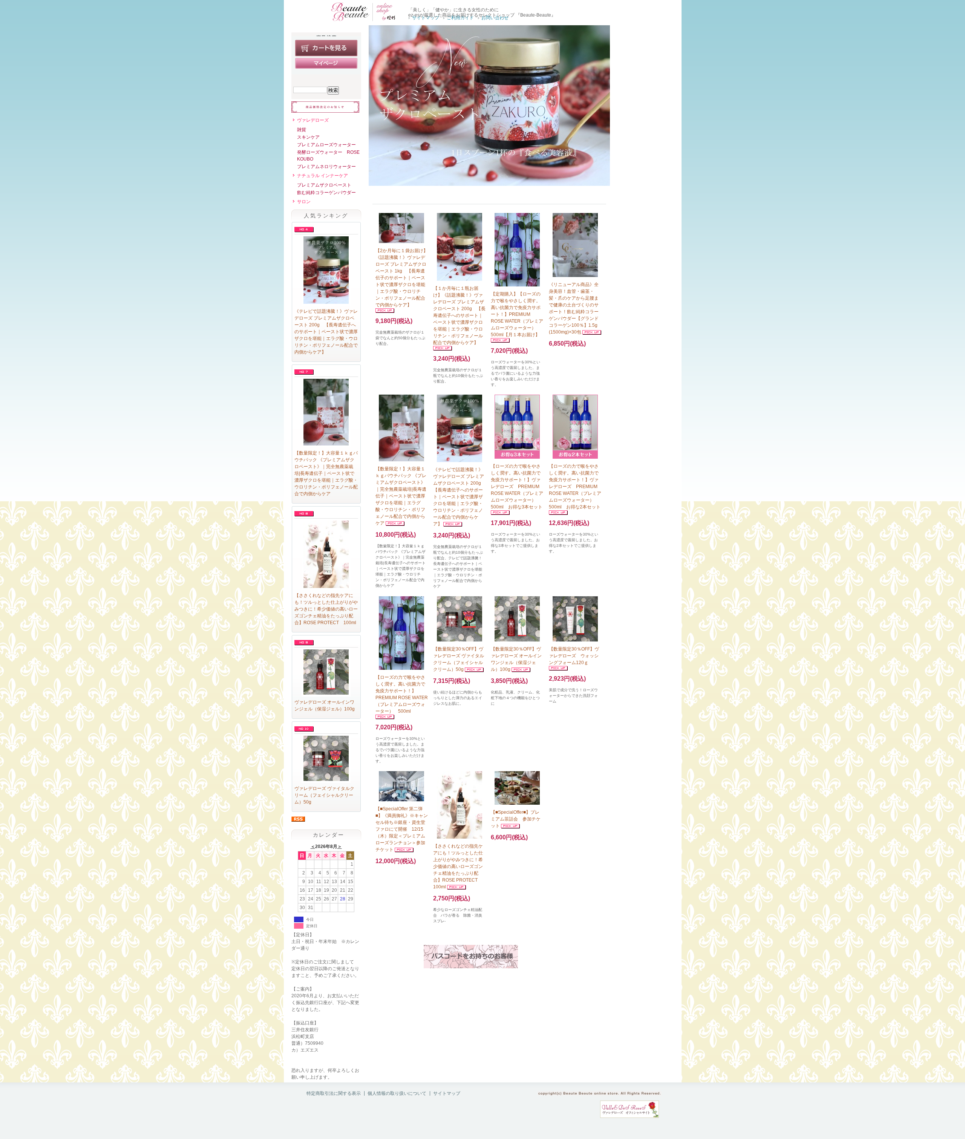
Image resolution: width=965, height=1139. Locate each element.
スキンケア (308, 137)
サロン (304, 201)
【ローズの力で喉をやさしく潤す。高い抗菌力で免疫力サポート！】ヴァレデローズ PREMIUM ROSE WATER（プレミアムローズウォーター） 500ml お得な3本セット (517, 487)
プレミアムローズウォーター (326, 144)
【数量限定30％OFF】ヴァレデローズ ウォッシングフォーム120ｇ (574, 655)
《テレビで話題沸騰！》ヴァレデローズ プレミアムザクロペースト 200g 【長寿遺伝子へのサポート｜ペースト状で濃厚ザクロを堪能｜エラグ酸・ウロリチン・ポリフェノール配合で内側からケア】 (326, 332)
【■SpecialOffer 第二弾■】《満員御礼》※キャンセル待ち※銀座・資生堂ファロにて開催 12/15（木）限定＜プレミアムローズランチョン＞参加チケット (401, 829)
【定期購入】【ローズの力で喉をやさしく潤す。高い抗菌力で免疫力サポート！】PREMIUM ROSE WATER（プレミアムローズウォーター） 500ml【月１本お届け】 (517, 314)
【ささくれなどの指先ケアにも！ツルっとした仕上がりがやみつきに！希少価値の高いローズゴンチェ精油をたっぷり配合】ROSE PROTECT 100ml (326, 609)
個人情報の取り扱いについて (397, 1093)
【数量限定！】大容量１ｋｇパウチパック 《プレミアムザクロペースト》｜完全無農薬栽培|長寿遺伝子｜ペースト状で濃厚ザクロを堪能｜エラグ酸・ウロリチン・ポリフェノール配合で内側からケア (326, 473)
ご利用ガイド (460, 17)
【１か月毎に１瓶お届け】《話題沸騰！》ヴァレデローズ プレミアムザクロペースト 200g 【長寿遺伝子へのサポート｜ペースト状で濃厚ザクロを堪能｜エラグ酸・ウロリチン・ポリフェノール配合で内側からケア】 (459, 315)
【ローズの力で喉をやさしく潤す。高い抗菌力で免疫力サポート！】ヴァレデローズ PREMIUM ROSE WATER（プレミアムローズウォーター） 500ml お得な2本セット (575, 487)
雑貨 (301, 129)
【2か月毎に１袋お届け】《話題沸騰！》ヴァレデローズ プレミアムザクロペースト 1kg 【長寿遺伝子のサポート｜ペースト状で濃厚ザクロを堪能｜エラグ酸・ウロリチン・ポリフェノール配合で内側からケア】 (401, 278)
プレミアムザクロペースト (324, 185)
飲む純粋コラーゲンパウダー (326, 192)
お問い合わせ (495, 17)
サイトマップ (425, 17)
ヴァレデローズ (313, 120)
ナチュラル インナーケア (322, 175)
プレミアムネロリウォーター (326, 166)
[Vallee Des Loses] (629, 1116)
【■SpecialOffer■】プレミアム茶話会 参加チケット (516, 819)
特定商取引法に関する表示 (333, 1093)
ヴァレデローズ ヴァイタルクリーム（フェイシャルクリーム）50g (324, 795)
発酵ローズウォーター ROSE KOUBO (328, 156)
